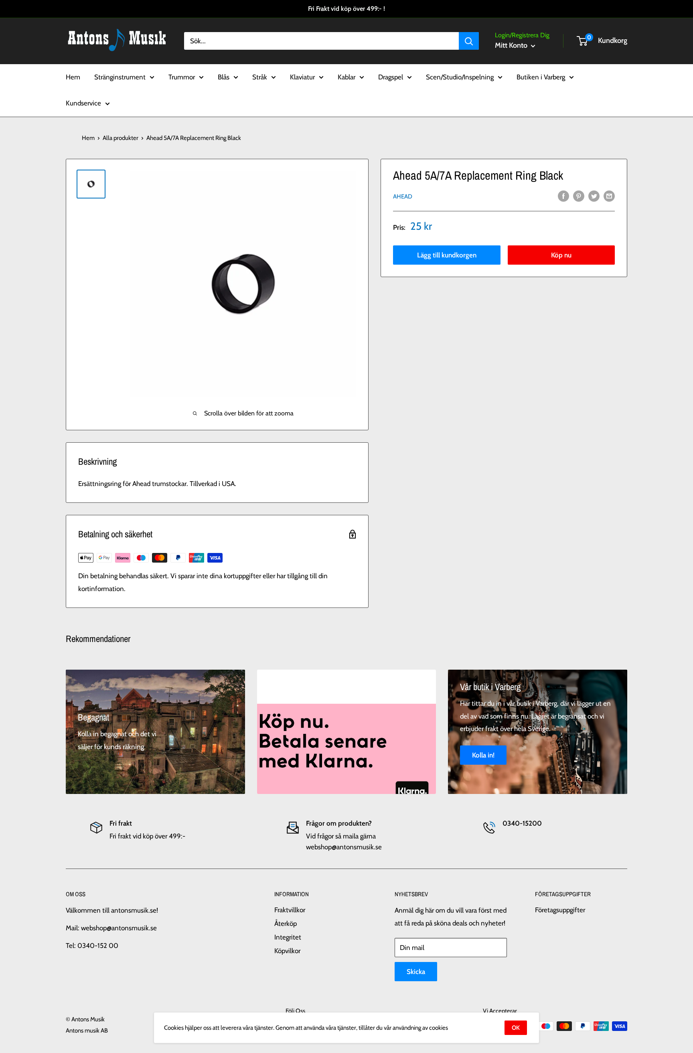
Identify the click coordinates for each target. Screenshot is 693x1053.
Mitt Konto (512, 45)
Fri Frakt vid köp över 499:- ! (346, 8)
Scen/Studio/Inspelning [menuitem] (460, 77)
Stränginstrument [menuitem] (120, 77)
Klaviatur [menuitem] (302, 77)
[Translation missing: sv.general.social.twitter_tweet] (594, 195)
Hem (88, 138)
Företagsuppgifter (560, 910)
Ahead (402, 196)
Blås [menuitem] (223, 77)
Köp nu (561, 255)
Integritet (287, 937)
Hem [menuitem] (73, 77)
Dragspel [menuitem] (390, 77)
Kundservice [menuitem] (83, 103)
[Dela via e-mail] (609, 195)
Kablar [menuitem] (346, 77)
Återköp (285, 923)
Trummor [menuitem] (181, 77)
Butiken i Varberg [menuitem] (541, 77)
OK (516, 1027)
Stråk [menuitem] (259, 77)
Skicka (416, 972)
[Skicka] (469, 41)
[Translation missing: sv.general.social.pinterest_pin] (578, 195)
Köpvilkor (287, 951)
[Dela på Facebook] (563, 195)
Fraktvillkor (289, 910)
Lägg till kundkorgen (446, 255)
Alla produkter (120, 138)
